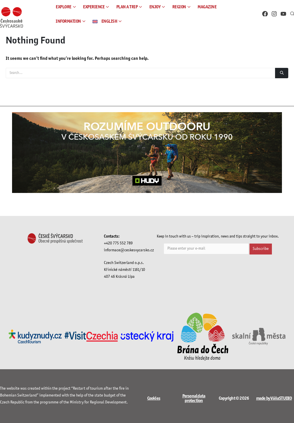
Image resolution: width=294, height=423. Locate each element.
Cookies (153, 398)
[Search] (281, 73)
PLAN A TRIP (127, 7)
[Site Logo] (11, 17)
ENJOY (155, 7)
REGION (179, 7)
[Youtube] (283, 14)
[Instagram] (274, 14)
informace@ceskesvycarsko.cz (129, 250)
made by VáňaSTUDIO (274, 398)
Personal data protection (194, 398)
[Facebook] (265, 14)
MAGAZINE (207, 7)
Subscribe (261, 249)
